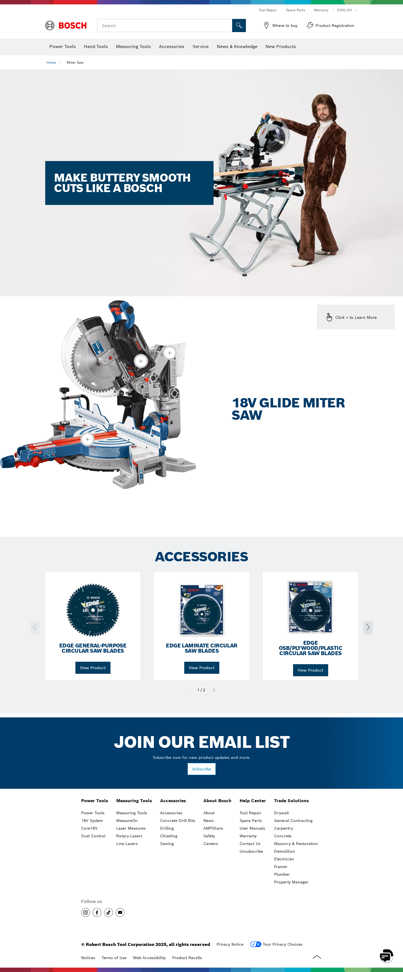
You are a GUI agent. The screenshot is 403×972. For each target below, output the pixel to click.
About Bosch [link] (217, 801)
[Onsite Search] (239, 25)
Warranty (321, 10)
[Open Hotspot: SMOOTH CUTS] (141, 361)
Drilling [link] (167, 828)
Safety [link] (209, 835)
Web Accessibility (149, 957)
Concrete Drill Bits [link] (177, 820)
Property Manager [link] (291, 882)
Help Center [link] (253, 801)
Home (51, 62)
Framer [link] (280, 866)
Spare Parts (295, 10)
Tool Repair (268, 10)
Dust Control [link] (93, 835)
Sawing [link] (167, 843)
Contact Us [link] (250, 843)
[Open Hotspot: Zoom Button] (170, 353)
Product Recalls (187, 957)
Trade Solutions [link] (291, 801)
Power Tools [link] (94, 801)
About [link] (208, 812)
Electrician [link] (284, 859)
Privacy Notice (230, 944)
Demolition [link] (284, 851)
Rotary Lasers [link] (129, 835)
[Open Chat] (386, 955)
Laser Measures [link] (131, 828)
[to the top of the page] (395, 939)
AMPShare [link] (213, 828)
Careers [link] (210, 843)
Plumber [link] (282, 874)
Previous (189, 690)
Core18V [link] (89, 828)
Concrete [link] (282, 835)
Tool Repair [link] (250, 812)
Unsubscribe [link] (251, 851)
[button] (85, 912)
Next (214, 690)
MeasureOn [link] (127, 820)
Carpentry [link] (283, 828)
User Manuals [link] (252, 828)
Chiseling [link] (168, 835)
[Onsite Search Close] (227, 25)
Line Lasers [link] (127, 843)
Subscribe (201, 769)
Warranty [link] (248, 835)
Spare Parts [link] (251, 820)
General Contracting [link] (293, 820)
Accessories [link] (173, 801)
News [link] (208, 820)
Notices (88, 957)
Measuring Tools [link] (134, 801)
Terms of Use (114, 957)
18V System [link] (92, 820)
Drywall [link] (281, 812)
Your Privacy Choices (282, 944)
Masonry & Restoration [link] (296, 843)
